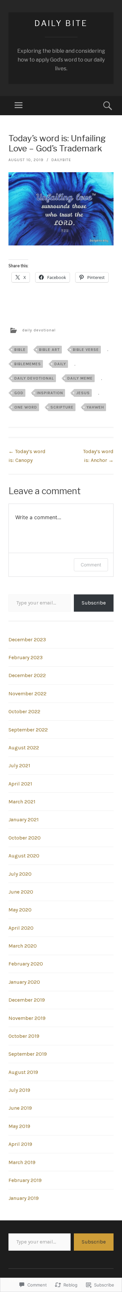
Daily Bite (61, 23)
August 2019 (23, 1072)
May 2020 (20, 910)
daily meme (80, 378)
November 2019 (27, 1018)
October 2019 (23, 1036)
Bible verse (86, 349)
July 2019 (19, 1090)
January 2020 (24, 982)
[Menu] (18, 105)
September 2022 (28, 730)
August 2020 (23, 856)
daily (60, 364)
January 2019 (23, 1198)
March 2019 (21, 1162)
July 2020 (20, 874)
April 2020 (21, 928)
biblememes (27, 364)
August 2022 (23, 747)
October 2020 (24, 838)
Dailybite (61, 160)
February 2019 (25, 1180)
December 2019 (26, 1000)
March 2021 (21, 802)
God (18, 393)
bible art (49, 349)
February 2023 (25, 657)
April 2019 (20, 1144)
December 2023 (27, 639)
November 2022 (27, 693)
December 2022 (27, 675)
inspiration (50, 393)
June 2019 (20, 1108)
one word (25, 407)
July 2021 (19, 765)
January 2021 (23, 819)
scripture (62, 407)
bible (20, 349)
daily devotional (39, 330)
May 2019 (19, 1126)
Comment (91, 564)
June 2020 (20, 892)
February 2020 (25, 964)
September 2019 (27, 1054)
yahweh (95, 407)
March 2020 (22, 946)
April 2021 (20, 784)
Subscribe (94, 603)
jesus (83, 393)
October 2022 (24, 711)
